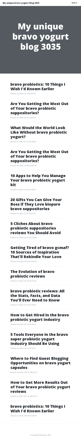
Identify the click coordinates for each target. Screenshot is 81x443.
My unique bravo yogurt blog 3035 (21, 2)
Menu (74, 3)
